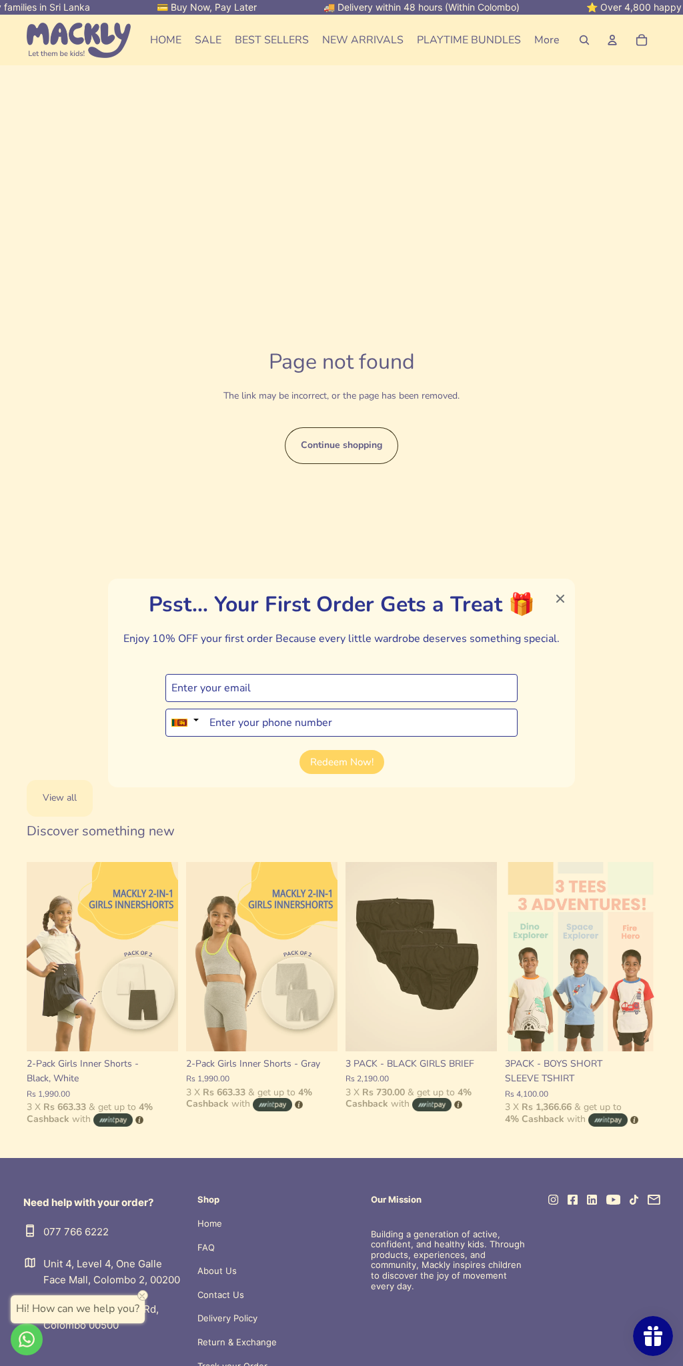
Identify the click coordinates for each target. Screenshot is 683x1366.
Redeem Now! (342, 762)
